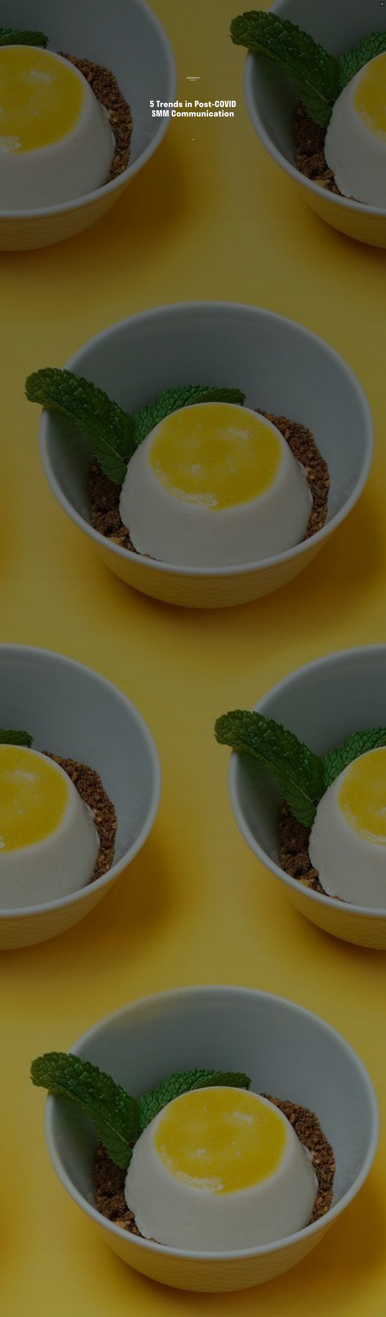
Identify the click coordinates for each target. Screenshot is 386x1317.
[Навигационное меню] (382, 4)
